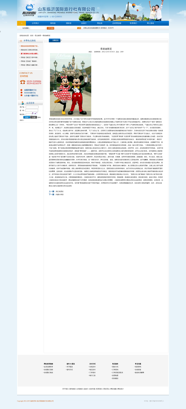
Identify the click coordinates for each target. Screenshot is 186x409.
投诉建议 (115, 378)
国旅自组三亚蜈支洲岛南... (30, 50)
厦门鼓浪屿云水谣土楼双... (30, 54)
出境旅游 (80, 389)
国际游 (68, 23)
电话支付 (92, 370)
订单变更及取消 (117, 372)
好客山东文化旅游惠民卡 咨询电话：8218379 (98, 28)
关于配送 (70, 367)
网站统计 (121, 389)
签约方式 (70, 370)
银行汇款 (92, 375)
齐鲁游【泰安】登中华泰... (30, 57)
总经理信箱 (116, 23)
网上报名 (150, 23)
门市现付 (92, 372)
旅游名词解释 (139, 372)
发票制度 (115, 375)
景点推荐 (38, 35)
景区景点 (106, 389)
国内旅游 (72, 389)
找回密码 (138, 367)
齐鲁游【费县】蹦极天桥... (30, 65)
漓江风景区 (60, 191)
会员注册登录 (48, 367)
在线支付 (92, 367)
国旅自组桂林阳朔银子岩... (30, 46)
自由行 (86, 389)
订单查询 (115, 370)
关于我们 (65, 389)
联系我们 (133, 23)
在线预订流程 (48, 370)
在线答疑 (138, 370)
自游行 (84, 23)
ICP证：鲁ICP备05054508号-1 (154, 401)
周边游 (99, 23)
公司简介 (35, 23)
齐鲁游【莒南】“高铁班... (29, 61)
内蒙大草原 (60, 194)
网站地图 (113, 389)
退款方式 (115, 367)
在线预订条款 (48, 372)
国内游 (53, 23)
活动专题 (92, 389)
